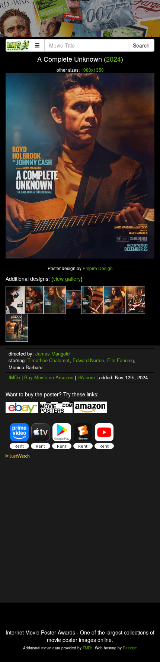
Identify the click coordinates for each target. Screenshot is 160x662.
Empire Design (98, 268)
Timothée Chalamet (49, 360)
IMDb (14, 377)
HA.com (86, 377)
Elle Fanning (120, 360)
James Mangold (52, 353)
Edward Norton (88, 360)
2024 (113, 59)
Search (141, 45)
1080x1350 (92, 69)
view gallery (67, 278)
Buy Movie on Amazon (48, 377)
